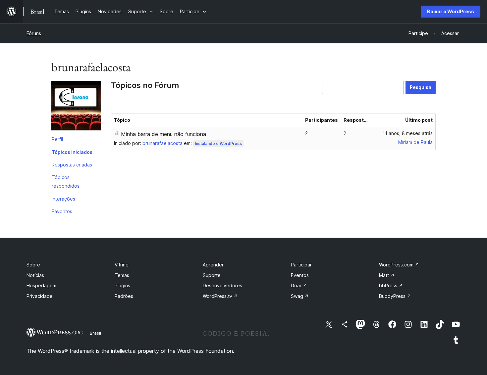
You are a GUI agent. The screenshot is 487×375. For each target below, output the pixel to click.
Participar (301, 264)
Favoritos (62, 211)
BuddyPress (395, 296)
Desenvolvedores (222, 285)
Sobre (33, 264)
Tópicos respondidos (66, 181)
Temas (122, 275)
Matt (387, 275)
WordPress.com (399, 264)
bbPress (391, 285)
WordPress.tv (220, 296)
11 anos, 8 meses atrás (408, 133)
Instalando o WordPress (218, 143)
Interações (63, 199)
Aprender (213, 264)
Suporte (212, 275)
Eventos (300, 275)
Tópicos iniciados (72, 152)
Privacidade (40, 296)
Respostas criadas (72, 164)
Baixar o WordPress (450, 11)
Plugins (122, 285)
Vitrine (122, 264)
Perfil (57, 139)
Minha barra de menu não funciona (163, 134)
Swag (300, 296)
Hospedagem (41, 285)
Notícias (35, 275)
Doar (299, 285)
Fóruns (34, 33)
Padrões (124, 296)
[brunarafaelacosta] (76, 107)
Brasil (95, 333)
